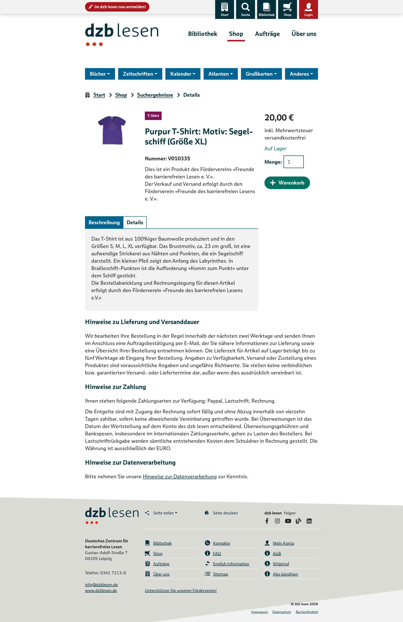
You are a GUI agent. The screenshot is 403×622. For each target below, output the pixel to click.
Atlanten (218, 73)
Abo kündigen (285, 574)
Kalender (180, 73)
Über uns (304, 34)
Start (225, 15)
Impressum (259, 612)
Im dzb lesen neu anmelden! (120, 6)
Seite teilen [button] (163, 513)
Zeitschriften (138, 73)
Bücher (98, 73)
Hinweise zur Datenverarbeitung (180, 476)
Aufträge (267, 34)
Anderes (299, 73)
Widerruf (281, 564)
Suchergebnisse (155, 95)
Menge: (273, 161)
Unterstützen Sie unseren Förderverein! (181, 590)
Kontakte (221, 543)
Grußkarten (259, 73)
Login (308, 15)
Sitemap (220, 574)
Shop (287, 15)
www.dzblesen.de (101, 590)
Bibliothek (267, 15)
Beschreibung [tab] (104, 222)
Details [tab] (135, 222)
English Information (231, 564)
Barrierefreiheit (307, 612)
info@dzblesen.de (101, 584)
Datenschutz (281, 612)
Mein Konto (283, 543)
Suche (245, 15)
